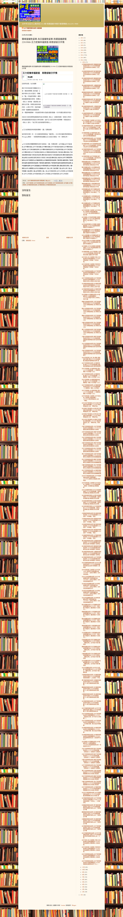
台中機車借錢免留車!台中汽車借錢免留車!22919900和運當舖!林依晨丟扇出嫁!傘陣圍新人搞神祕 (91, 558)
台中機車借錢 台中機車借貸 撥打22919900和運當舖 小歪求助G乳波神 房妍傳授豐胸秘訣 (91, 134)
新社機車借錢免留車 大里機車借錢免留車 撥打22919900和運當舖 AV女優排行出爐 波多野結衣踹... (91, 108)
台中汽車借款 (29, 183)
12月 (33, 79)
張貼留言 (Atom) (30, 240)
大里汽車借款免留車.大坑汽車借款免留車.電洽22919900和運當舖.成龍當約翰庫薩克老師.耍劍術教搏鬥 (91, 353)
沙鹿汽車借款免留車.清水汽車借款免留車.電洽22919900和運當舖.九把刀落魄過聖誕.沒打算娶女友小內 (91, 325)
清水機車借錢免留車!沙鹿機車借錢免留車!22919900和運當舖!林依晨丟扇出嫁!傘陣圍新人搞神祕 (91, 553)
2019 (82, 48)
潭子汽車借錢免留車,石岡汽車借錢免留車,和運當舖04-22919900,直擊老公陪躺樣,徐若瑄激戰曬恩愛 (91, 455)
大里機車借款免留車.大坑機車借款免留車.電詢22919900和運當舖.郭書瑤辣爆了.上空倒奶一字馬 (91, 676)
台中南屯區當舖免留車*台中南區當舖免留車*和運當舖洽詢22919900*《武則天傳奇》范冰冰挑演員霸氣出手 (91, 586)
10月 (83, 869)
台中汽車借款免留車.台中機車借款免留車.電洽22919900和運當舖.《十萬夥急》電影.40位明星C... (91, 386)
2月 (83, 889)
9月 (83, 872)
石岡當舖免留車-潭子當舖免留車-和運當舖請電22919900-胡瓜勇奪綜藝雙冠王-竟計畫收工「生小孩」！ (91, 191)
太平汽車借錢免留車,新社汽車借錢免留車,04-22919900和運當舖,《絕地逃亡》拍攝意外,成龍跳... (91, 766)
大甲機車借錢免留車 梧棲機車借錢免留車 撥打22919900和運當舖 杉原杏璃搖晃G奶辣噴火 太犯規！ (91, 66)
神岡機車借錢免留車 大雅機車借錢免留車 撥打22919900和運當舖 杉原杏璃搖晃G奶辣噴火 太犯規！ (91, 94)
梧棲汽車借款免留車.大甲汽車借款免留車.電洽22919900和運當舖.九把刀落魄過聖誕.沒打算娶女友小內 (91, 304)
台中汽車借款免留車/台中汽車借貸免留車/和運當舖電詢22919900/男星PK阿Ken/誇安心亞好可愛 (91, 279)
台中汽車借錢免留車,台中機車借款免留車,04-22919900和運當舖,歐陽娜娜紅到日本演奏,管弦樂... (91, 788)
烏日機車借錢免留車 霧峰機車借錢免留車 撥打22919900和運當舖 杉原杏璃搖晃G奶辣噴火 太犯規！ (91, 80)
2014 (82, 60)
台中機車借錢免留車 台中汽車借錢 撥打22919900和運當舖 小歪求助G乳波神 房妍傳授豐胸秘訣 (91, 139)
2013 (82, 895)
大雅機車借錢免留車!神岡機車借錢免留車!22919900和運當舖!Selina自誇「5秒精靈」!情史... (91, 531)
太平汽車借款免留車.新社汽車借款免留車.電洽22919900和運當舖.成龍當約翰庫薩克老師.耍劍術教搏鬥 (91, 346)
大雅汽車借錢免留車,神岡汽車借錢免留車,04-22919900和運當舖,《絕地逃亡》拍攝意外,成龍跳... (91, 761)
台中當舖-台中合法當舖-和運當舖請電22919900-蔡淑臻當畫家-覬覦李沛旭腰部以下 (91, 247)
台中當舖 (66, 183)
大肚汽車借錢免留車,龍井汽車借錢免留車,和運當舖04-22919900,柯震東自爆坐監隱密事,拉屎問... (91, 439)
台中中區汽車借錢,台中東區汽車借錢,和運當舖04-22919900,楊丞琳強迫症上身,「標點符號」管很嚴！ (91, 422)
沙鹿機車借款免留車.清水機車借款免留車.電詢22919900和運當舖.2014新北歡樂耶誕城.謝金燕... (91, 696)
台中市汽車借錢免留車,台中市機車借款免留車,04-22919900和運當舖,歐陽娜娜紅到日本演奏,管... (91, 794)
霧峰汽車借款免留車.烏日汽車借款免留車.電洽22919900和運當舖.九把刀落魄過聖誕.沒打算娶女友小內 (91, 318)
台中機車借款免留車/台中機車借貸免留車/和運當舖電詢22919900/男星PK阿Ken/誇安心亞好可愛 (91, 290)
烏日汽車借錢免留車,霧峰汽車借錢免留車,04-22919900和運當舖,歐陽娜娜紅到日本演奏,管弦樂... (91, 777)
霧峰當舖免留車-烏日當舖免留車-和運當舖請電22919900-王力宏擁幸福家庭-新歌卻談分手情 (91, 174)
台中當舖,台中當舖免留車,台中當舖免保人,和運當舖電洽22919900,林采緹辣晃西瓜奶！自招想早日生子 (91, 744)
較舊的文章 (69, 237)
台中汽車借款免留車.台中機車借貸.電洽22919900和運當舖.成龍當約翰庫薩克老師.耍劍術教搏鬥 (91, 364)
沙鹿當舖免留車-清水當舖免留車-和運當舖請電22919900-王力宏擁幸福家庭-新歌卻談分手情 (91, 179)
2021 (82, 43)
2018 (82, 50)
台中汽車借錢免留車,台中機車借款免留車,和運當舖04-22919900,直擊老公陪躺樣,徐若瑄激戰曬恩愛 (91, 471)
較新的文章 (25, 237)
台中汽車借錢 (48, 183)
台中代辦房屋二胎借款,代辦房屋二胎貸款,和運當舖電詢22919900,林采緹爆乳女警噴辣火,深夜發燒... (91, 849)
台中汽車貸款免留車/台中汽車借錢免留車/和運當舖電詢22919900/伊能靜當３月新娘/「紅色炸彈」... (91, 273)
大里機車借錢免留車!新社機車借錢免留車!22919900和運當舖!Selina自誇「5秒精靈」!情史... (91, 514)
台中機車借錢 (41, 185)
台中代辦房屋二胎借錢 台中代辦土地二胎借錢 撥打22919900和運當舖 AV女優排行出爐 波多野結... (91, 121)
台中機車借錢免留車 (50, 185)
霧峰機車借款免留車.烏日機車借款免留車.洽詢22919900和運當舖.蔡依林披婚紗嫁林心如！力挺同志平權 (91, 814)
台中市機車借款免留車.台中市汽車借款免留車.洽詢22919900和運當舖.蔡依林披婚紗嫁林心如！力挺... (91, 835)
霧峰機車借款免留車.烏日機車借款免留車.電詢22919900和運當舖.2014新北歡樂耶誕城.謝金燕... (91, 689)
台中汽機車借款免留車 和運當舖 (33, 28)
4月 (83, 884)
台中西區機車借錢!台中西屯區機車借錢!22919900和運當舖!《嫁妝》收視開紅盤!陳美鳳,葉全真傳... (91, 502)
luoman (63, 905)
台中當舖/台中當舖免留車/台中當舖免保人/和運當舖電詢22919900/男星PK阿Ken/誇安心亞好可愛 (91, 297)
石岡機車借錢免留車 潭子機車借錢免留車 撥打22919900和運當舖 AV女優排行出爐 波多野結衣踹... (91, 101)
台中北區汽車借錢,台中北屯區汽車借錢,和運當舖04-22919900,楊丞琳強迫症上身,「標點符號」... (91, 404)
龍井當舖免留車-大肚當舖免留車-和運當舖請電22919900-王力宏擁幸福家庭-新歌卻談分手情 (91, 168)
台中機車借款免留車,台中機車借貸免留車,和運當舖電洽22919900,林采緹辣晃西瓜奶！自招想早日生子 (91, 737)
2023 (82, 38)
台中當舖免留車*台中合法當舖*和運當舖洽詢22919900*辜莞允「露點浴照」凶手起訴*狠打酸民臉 (91, 663)
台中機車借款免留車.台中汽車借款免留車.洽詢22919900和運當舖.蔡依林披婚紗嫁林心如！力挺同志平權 (91, 828)
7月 (83, 877)
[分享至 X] (58, 181)
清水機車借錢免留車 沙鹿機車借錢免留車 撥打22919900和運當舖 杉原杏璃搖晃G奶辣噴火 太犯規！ (91, 87)
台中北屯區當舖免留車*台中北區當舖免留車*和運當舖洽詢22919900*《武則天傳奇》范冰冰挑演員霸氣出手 (91, 579)
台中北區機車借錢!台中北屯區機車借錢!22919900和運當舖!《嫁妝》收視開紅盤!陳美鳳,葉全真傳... (91, 491)
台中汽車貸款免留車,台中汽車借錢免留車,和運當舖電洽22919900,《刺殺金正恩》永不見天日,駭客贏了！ (91, 716)
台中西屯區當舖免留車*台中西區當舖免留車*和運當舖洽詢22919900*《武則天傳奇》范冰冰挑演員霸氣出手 (91, 593)
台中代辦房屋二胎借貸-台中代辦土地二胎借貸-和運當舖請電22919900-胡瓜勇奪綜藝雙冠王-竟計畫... (91, 212)
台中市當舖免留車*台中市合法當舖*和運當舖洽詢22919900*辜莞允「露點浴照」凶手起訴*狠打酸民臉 (91, 670)
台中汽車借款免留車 (39, 183)
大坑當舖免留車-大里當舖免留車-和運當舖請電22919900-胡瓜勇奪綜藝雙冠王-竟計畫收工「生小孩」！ (91, 198)
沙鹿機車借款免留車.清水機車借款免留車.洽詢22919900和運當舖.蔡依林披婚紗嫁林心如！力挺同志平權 (91, 821)
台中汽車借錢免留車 (58, 183)
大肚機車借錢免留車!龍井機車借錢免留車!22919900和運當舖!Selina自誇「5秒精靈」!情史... (91, 525)
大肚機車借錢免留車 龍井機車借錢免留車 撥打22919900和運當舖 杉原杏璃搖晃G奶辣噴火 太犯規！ (91, 73)
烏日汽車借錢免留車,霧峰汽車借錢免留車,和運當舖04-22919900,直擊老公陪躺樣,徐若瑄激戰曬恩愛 (91, 460)
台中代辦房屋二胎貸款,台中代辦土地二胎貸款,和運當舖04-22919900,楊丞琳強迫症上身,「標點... (91, 398)
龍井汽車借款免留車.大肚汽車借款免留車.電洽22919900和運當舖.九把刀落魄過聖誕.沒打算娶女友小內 (91, 311)
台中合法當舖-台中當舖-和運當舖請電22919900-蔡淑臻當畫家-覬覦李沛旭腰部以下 (91, 242)
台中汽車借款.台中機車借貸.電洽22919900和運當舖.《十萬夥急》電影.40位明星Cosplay (91, 370)
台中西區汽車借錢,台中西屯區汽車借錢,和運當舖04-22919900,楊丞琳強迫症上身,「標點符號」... (91, 415)
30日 (36, 79)
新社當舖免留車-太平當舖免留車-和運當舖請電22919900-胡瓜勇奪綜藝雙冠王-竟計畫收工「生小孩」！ (91, 205)
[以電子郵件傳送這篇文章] (55, 181)
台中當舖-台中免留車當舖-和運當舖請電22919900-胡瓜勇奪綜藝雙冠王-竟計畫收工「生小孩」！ (91, 219)
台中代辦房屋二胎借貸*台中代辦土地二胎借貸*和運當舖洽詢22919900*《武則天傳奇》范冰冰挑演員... (91, 572)
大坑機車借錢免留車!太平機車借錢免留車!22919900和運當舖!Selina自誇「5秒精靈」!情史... (91, 536)
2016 (82, 55)
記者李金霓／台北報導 (29, 83)
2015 (82, 57)
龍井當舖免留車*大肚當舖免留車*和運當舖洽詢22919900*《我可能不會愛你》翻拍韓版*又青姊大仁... (91, 621)
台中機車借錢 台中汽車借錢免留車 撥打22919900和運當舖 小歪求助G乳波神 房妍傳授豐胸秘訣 (91, 145)
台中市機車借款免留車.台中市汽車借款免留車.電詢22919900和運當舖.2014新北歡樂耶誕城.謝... (91, 709)
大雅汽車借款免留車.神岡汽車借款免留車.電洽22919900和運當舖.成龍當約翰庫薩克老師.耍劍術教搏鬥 (91, 339)
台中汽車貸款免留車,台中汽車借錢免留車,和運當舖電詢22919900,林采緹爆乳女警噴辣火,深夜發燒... (91, 856)
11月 (83, 867)
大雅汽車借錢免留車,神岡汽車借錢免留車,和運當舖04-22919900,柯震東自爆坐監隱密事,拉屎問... (91, 444)
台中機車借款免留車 (32, 185)
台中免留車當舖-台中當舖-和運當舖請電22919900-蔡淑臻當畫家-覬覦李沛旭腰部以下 (91, 225)
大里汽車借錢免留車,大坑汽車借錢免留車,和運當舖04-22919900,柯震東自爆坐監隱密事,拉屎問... (91, 428)
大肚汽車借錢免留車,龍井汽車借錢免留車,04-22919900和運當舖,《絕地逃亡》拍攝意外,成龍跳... (91, 750)
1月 (83, 892)
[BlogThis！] (56, 181)
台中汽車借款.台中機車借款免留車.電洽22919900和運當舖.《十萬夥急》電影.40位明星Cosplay (91, 381)
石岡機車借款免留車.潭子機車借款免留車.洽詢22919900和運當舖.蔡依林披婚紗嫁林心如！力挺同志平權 (91, 807)
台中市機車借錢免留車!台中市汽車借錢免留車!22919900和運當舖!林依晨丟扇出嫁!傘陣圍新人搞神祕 (91, 565)
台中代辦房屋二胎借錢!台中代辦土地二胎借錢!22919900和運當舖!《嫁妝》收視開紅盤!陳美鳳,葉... (91, 485)
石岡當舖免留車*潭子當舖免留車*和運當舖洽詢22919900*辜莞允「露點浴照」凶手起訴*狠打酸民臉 (91, 642)
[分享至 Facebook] (60, 181)
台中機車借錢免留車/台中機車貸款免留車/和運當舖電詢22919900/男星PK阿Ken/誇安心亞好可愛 (91, 285)
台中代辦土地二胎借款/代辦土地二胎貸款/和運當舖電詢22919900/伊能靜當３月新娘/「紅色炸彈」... (91, 259)
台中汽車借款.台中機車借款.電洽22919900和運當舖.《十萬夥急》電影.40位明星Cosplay (91, 392)
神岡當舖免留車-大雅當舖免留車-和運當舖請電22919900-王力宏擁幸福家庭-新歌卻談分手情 (91, 185)
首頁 (47, 237)
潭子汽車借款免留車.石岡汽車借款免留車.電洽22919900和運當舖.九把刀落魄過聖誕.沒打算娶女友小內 (91, 332)
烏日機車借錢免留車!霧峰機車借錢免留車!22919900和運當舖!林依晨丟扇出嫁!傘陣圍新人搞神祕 (91, 547)
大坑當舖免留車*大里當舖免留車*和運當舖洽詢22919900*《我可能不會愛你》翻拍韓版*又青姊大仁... (91, 635)
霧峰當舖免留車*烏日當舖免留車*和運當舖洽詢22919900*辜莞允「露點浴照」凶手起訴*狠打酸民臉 (91, 649)
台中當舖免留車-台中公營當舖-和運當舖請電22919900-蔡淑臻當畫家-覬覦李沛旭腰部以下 (91, 231)
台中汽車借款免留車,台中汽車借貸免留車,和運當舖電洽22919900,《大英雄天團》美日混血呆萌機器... (91, 723)
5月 (83, 882)
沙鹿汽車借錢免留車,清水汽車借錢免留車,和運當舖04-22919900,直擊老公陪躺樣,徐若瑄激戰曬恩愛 (91, 466)
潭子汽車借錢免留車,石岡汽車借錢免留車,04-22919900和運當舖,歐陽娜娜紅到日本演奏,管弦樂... (91, 772)
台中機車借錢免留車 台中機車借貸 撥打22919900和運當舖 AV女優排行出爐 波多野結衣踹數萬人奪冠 (91, 128)
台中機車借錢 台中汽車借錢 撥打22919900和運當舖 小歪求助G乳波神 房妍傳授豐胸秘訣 (91, 157)
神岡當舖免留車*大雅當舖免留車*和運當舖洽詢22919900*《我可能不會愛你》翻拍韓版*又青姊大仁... (91, 628)
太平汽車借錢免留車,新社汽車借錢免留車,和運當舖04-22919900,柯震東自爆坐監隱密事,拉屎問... (91, 450)
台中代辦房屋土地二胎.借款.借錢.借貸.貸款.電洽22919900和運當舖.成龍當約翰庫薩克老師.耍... (91, 359)
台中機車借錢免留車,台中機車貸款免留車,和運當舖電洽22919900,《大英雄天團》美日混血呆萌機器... (91, 730)
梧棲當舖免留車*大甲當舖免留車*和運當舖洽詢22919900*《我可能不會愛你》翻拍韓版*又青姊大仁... (91, 614)
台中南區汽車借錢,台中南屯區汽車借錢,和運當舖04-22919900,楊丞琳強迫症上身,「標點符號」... (91, 410)
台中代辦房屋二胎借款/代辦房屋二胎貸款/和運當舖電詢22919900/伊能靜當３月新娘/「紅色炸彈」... (91, 266)
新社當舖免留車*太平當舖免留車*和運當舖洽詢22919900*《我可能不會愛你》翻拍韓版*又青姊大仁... (91, 607)
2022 (82, 40)
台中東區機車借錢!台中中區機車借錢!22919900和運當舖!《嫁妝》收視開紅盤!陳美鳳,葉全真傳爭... (91, 508)
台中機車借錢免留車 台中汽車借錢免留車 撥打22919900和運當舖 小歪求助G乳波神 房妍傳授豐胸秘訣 (91, 151)
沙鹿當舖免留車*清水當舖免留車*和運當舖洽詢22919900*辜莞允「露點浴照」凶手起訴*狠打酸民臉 (91, 656)
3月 (83, 887)
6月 (83, 879)
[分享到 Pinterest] (61, 181)
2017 (82, 52)
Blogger (74, 905)
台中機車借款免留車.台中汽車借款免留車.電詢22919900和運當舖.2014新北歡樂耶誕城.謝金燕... (91, 703)
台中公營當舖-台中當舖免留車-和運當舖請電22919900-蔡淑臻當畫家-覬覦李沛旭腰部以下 (91, 236)
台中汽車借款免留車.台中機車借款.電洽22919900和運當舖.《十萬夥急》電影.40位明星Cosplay (91, 375)
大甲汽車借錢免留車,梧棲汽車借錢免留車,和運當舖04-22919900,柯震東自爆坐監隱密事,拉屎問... (91, 433)
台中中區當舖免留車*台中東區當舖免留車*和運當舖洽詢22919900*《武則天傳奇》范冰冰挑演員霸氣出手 (91, 600)
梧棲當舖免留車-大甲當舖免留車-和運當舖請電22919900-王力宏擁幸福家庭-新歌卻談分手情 (91, 163)
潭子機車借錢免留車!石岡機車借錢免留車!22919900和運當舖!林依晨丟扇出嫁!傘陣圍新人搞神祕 (91, 542)
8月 (83, 874)
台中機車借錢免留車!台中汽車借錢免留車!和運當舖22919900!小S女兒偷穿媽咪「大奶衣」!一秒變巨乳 (91, 800)
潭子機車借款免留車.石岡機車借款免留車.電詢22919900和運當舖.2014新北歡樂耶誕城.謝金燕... (91, 682)
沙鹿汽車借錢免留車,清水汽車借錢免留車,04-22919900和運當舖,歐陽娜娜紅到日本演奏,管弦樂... (91, 783)
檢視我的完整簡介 (27, 30)
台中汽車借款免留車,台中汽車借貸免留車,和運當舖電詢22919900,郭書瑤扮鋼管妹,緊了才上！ (91, 862)
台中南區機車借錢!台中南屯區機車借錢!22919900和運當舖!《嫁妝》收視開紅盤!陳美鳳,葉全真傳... (91, 496)
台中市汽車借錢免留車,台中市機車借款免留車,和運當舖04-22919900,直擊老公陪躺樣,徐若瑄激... (91, 478)
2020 (82, 45)
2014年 (30, 79)
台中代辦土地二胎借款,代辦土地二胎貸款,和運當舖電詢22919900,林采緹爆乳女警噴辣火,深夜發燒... (91, 842)
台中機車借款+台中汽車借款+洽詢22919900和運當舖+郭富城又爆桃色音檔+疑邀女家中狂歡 (91, 253)
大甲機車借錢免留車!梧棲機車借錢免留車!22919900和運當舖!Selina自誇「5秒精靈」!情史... (91, 520)
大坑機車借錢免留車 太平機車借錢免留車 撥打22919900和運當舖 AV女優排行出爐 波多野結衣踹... (91, 115)
